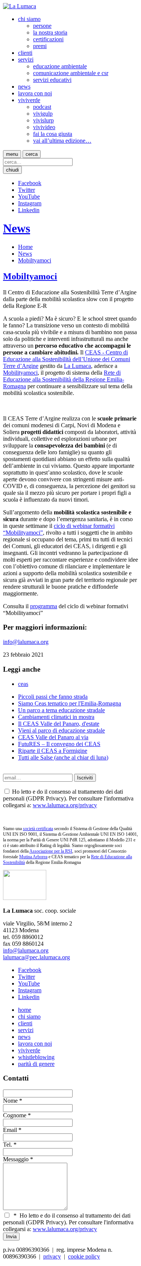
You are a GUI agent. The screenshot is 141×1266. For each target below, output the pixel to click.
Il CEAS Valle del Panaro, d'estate (58, 723)
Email (10, 1130)
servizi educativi (52, 80)
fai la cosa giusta (52, 134)
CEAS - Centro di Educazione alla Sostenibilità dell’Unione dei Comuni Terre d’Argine (66, 359)
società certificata (38, 828)
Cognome (14, 1115)
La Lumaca (77, 366)
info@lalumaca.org (26, 642)
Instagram (29, 203)
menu (12, 154)
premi (40, 46)
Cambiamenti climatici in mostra (56, 717)
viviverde (29, 100)
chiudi (12, 170)
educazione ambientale (60, 66)
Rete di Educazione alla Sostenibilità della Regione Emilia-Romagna (63, 379)
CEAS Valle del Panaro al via (53, 737)
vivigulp (43, 113)
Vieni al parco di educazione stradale (61, 730)
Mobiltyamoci (34, 260)
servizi (25, 59)
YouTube (29, 196)
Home (25, 247)
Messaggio (16, 1159)
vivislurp (43, 120)
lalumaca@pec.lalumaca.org (36, 957)
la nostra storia (50, 32)
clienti (25, 53)
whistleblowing (36, 1057)
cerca (32, 154)
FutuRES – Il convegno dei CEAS (59, 744)
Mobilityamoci (20, 372)
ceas (23, 684)
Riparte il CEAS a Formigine (52, 751)
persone (42, 26)
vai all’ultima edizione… (62, 140)
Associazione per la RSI (50, 851)
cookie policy (84, 1256)
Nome (10, 1100)
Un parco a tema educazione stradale (61, 710)
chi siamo (29, 19)
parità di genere (36, 1064)
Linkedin (28, 210)
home (24, 1010)
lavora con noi (35, 93)
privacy (52, 1256)
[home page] (19, 6)
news (24, 86)
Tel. (7, 1144)
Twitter (26, 190)
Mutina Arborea (33, 856)
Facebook (29, 183)
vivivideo (44, 127)
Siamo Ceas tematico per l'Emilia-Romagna (69, 703)
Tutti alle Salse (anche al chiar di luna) (63, 757)
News (16, 228)
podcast (42, 107)
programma (43, 606)
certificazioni (48, 39)
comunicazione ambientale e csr (70, 73)
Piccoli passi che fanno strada (53, 696)
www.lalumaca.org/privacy (65, 805)
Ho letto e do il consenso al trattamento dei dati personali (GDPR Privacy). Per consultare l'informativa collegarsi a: (68, 1222)
